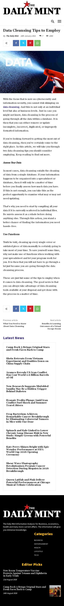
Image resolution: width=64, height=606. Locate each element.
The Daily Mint (12, 36)
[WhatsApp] (37, 43)
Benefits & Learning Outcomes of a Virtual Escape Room (50, 326)
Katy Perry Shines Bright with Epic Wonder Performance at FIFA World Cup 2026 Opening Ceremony (27, 451)
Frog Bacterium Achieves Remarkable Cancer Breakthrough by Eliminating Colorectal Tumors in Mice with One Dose (27, 418)
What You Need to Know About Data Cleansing (14, 325)
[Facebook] (16, 43)
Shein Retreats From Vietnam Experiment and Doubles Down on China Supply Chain (27, 361)
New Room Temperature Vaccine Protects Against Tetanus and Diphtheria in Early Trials (25, 573)
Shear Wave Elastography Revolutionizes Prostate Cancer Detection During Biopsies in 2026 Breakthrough (27, 467)
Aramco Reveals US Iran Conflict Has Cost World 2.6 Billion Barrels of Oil (27, 375)
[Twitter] (23, 43)
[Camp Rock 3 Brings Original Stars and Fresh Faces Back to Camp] (55, 591)
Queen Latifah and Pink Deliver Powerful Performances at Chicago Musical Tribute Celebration (28, 482)
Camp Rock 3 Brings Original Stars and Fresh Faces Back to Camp (28, 348)
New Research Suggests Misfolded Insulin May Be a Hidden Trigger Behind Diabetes (27, 389)
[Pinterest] (30, 43)
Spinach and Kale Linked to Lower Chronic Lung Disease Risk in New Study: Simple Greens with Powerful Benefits (28, 434)
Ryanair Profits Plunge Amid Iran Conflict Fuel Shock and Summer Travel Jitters (27, 403)
